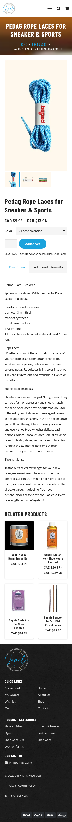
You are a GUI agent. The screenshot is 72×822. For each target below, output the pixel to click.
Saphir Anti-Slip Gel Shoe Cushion (19, 623)
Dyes (8, 733)
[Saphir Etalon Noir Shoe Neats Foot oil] (52, 535)
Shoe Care (44, 739)
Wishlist (10, 701)
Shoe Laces (39, 44)
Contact (43, 708)
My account (12, 688)
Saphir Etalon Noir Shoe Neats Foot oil (53, 558)
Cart (8, 708)
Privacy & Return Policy (20, 785)
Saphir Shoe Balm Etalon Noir (19, 556)
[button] (50, 8)
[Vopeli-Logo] (9, 8)
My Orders (12, 694)
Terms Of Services (16, 795)
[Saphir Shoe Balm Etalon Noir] (19, 535)
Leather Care (46, 733)
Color (8, 230)
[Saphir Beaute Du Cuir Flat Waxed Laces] (52, 598)
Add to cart (32, 244)
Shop (41, 701)
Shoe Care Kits (14, 739)
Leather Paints (14, 746)
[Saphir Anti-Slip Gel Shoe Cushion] (19, 599)
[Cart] (67, 8)
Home (23, 44)
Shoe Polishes (14, 726)
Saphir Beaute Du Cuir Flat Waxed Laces (53, 620)
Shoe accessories (42, 253)
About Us (44, 694)
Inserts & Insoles (49, 726)
